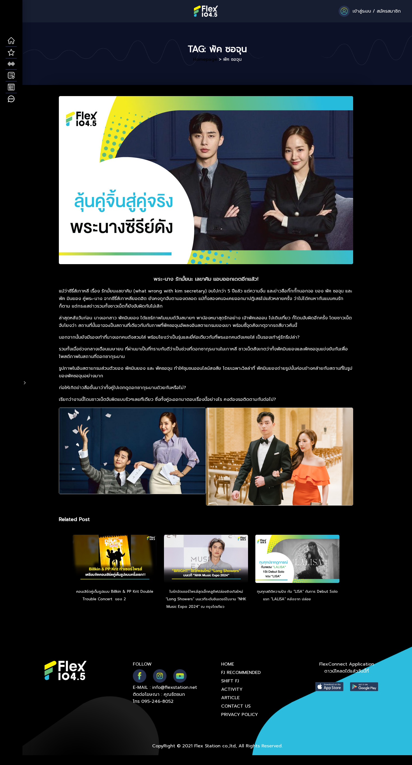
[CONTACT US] (11, 99)
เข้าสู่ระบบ (362, 11)
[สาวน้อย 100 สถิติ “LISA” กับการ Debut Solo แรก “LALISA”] (297, 559)
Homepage (205, 59)
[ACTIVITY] (11, 76)
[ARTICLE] (11, 87)
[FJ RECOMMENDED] (11, 53)
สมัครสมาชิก (389, 11)
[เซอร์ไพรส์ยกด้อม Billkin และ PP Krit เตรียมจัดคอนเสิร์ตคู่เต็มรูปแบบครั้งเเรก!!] (115, 559)
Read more (137, 599)
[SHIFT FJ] (11, 64)
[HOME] (11, 41)
